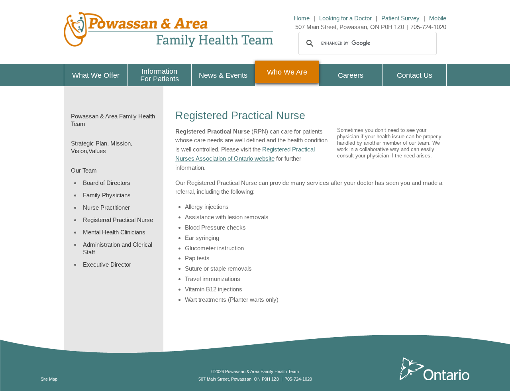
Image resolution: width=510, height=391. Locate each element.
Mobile (437, 18)
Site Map (49, 379)
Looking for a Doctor (345, 18)
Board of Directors (106, 182)
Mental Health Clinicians (114, 232)
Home (302, 18)
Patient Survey (400, 18)
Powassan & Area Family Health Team (113, 120)
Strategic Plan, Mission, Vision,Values (101, 147)
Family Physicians (107, 195)
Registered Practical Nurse (118, 219)
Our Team (84, 170)
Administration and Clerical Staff (117, 248)
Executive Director (107, 264)
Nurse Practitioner (106, 207)
